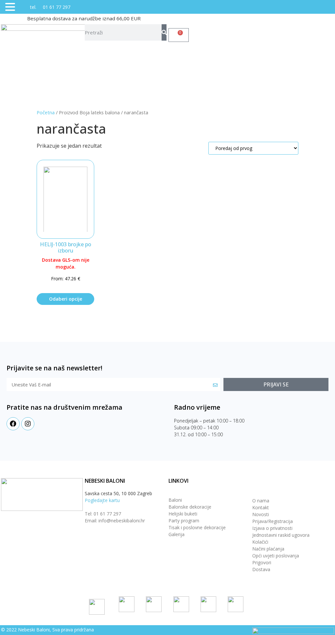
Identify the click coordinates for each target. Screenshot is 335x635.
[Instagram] (27, 423)
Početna (46, 112)
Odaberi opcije (65, 299)
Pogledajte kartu (102, 500)
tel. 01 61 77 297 (43, 7)
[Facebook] (13, 423)
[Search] (164, 32)
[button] (11, 7)
